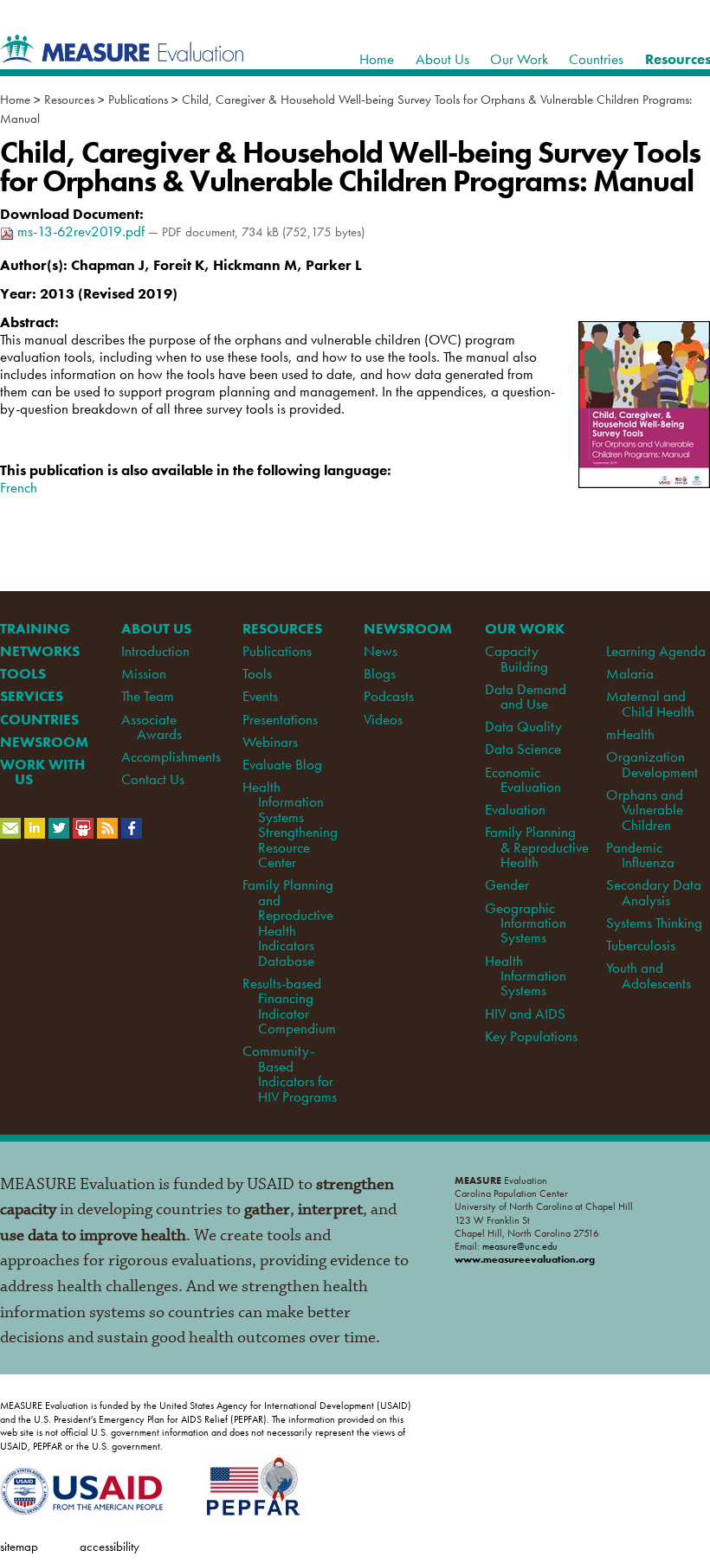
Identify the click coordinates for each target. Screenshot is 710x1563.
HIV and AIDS (525, 1013)
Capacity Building (516, 658)
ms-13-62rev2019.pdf (81, 231)
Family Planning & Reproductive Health (536, 847)
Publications (138, 99)
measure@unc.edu (520, 1246)
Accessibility (109, 1546)
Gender (507, 884)
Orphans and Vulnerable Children (644, 809)
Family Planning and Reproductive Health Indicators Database (287, 922)
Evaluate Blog (282, 764)
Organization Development (651, 764)
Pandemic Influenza (640, 855)
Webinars (270, 741)
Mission (143, 673)
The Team (147, 695)
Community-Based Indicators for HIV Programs (289, 1073)
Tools (257, 673)
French (18, 487)
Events (260, 695)
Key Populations (531, 1035)
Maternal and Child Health (650, 703)
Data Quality (523, 726)
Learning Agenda (656, 650)
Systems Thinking (654, 922)
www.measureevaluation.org (525, 1259)
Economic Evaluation (522, 779)
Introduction (155, 650)
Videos (383, 719)
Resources (69, 99)
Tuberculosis (640, 945)
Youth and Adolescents (648, 975)
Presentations (280, 719)
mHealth (630, 733)
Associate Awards (151, 726)
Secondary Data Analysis (653, 892)
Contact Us (152, 778)
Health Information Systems (525, 975)
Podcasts (389, 695)
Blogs (380, 673)
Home (15, 99)
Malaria (630, 673)
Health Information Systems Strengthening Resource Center (289, 824)
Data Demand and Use (525, 696)
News (380, 650)
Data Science (523, 748)
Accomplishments (171, 756)
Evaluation (515, 809)
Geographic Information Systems (525, 923)
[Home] (122, 53)
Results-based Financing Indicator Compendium (288, 1006)
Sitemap (19, 1546)
